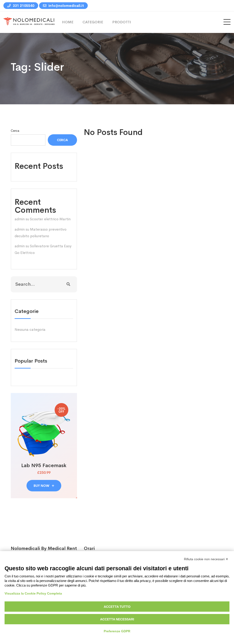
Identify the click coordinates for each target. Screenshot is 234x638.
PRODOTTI (121, 22)
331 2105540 (23, 5)
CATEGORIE (92, 22)
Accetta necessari (117, 619)
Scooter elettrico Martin (50, 219)
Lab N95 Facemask (43, 465)
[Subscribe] (68, 284)
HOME (67, 22)
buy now (42, 486)
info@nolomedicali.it (66, 5)
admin (20, 219)
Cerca (15, 131)
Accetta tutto (117, 606)
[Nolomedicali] (29, 21)
